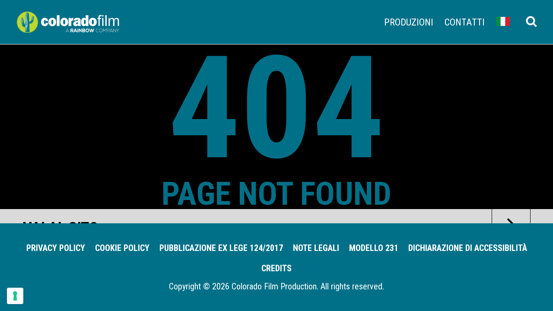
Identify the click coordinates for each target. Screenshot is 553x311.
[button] (503, 21)
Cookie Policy (122, 248)
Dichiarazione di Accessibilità (467, 248)
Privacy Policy (55, 248)
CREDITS (276, 268)
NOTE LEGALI (316, 248)
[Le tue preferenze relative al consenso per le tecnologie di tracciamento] (15, 296)
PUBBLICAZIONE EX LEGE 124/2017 (221, 248)
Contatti (465, 22)
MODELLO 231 (373, 248)
